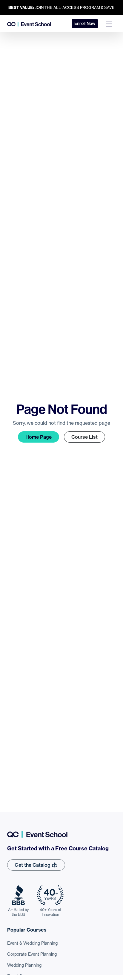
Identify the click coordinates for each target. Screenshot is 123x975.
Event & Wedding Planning (32, 943)
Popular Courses (27, 930)
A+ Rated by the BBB (18, 912)
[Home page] (29, 23)
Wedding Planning (24, 965)
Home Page (38, 437)
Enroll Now (84, 23)
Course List (84, 437)
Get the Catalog (33, 865)
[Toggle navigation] (109, 23)
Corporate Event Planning (32, 954)
